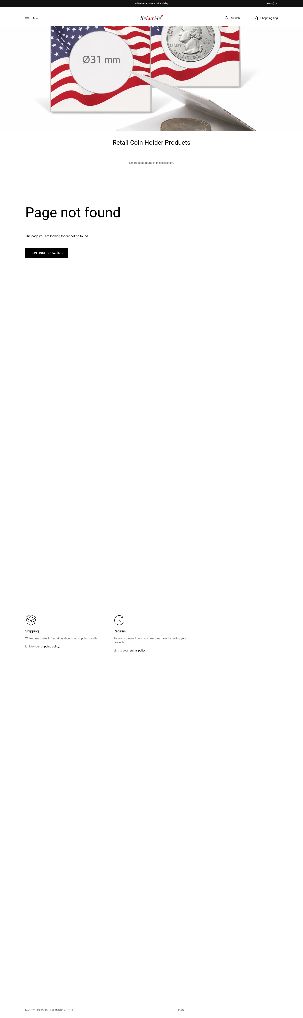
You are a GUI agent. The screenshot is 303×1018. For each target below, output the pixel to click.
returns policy (137, 650)
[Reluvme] (151, 18)
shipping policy (50, 646)
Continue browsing (47, 253)
